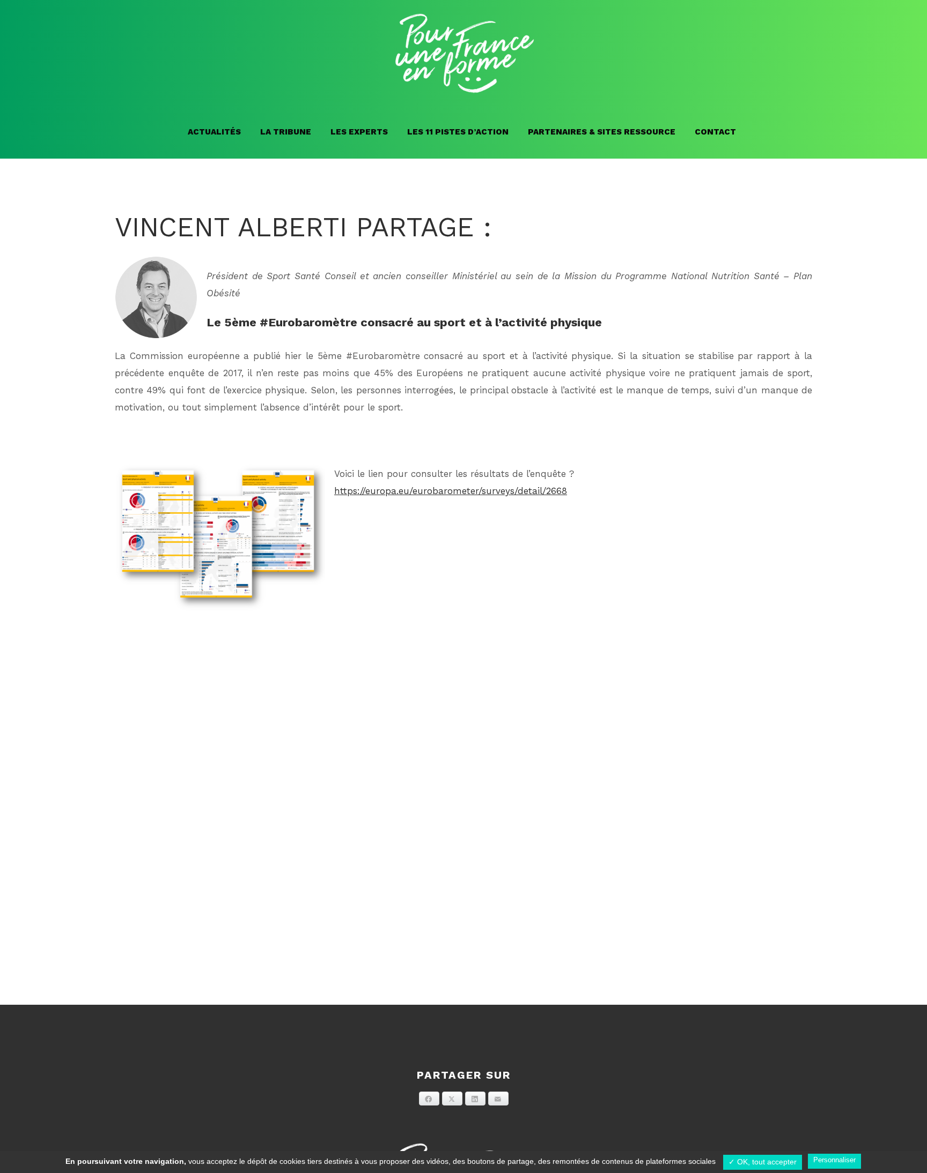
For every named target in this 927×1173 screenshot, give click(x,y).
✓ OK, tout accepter (763, 1161)
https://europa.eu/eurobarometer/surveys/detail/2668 (450, 490)
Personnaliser (834, 1160)
